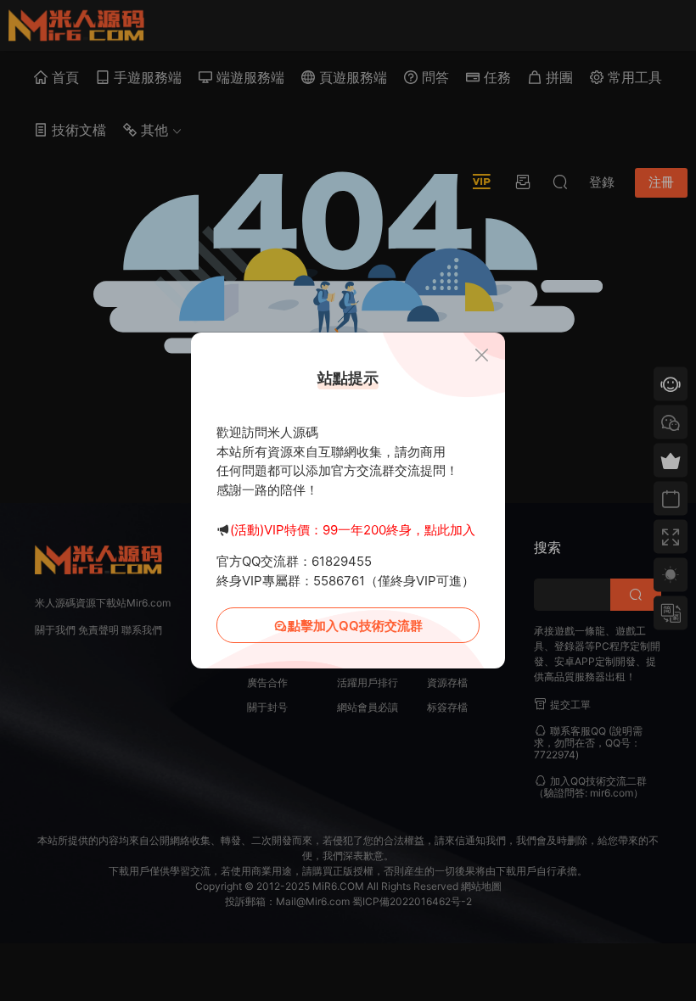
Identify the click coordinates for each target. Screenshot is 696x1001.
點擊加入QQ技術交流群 (355, 626)
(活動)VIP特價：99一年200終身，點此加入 (352, 530)
